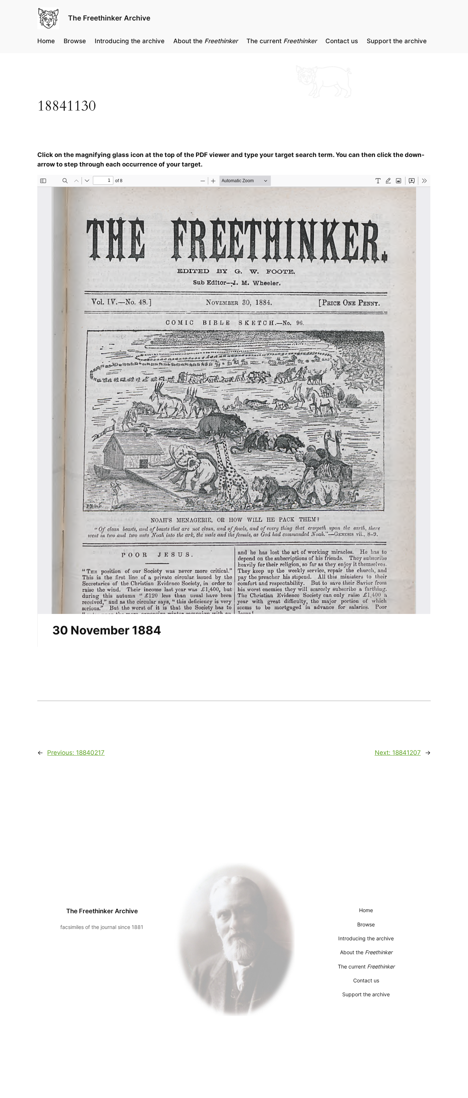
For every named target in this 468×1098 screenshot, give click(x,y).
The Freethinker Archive (109, 18)
